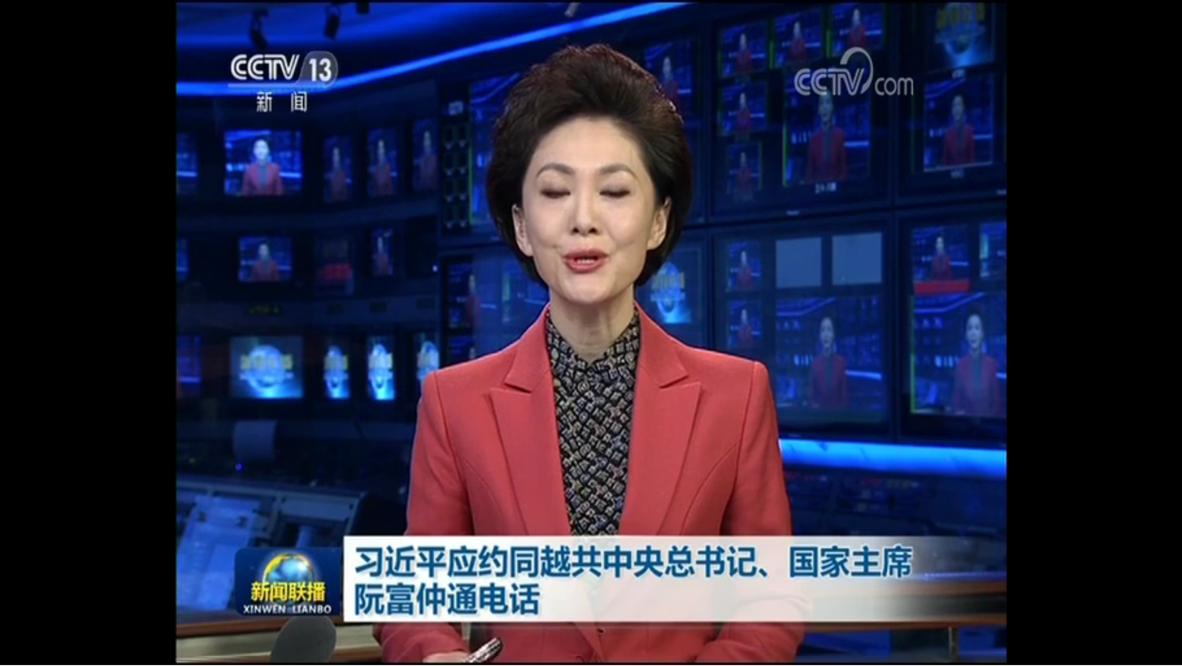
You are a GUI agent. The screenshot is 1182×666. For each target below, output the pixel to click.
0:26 (16, 659)
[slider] (1160, 659)
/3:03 (24, 659)
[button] (5, 660)
